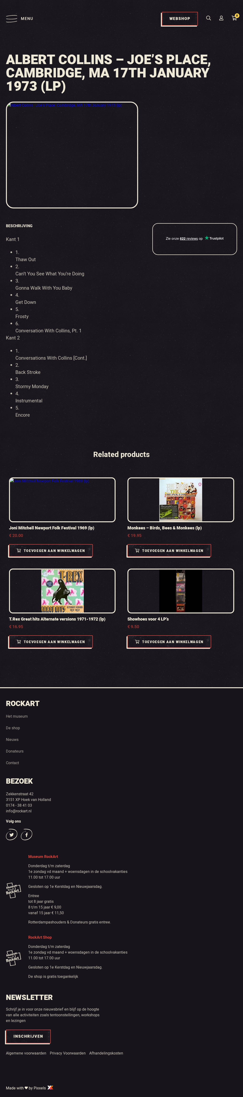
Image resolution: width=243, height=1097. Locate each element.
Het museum (17, 716)
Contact (12, 763)
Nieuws (12, 740)
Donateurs (14, 751)
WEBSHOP (179, 19)
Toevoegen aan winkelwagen (54, 550)
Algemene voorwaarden (26, 1053)
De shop (13, 728)
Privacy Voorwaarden (68, 1053)
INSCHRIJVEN (28, 1036)
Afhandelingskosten (106, 1053)
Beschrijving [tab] (19, 226)
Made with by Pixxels (26, 1088)
